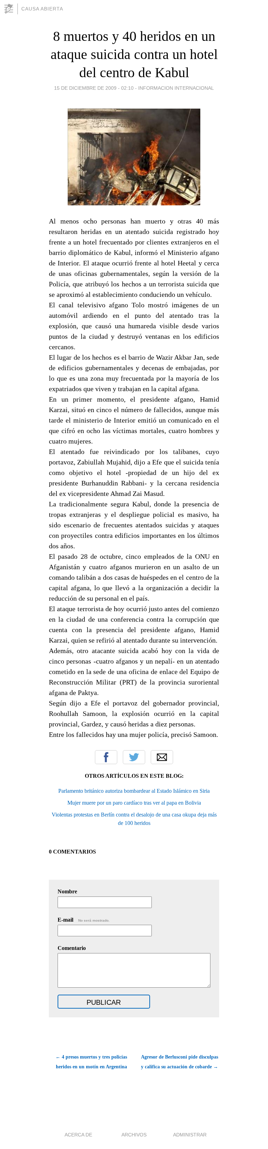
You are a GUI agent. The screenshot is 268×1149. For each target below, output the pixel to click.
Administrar (190, 1134)
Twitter (134, 757)
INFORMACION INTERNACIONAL (176, 88)
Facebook (106, 757)
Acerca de (78, 1134)
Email (162, 757)
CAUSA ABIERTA (42, 9)
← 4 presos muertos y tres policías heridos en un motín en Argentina (91, 1061)
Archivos (134, 1134)
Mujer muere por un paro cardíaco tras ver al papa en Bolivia (134, 803)
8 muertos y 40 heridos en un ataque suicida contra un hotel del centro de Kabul (134, 54)
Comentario (72, 948)
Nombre (67, 891)
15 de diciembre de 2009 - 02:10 (94, 88)
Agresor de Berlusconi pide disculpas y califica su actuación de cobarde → (179, 1061)
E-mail (84, 920)
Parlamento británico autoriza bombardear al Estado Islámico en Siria (134, 791)
